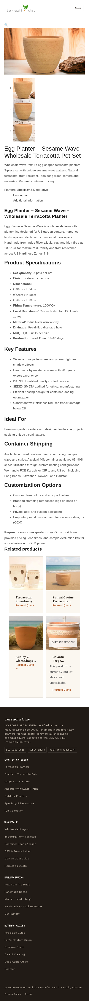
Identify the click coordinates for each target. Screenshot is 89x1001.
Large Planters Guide (18, 939)
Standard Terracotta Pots (21, 774)
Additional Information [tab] (28, 200)
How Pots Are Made (17, 884)
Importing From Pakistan (20, 836)
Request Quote (25, 605)
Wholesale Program (17, 829)
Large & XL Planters (17, 781)
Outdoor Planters (16, 796)
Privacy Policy (13, 994)
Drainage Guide (14, 947)
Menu (78, 8)
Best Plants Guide (16, 961)
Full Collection (14, 810)
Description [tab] (21, 195)
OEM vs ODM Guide (17, 858)
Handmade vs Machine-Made (23, 906)
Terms (28, 994)
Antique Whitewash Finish (21, 788)
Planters (10, 189)
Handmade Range (16, 891)
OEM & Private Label (18, 851)
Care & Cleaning (15, 954)
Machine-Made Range (18, 899)
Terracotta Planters (17, 766)
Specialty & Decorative (32, 189)
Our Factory (12, 913)
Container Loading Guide (20, 843)
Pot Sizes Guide (15, 932)
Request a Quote (16, 865)
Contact (10, 968)
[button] (6, 24)
